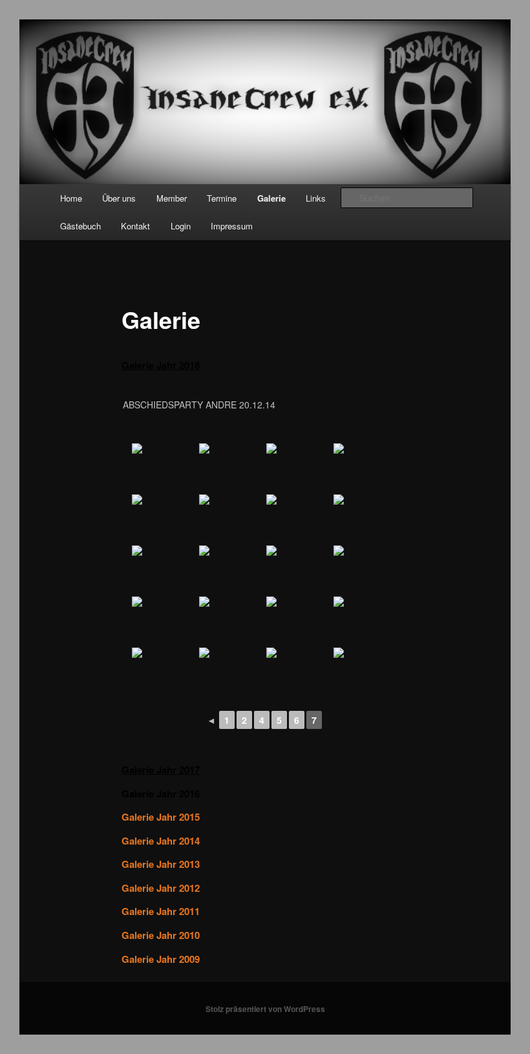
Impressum (232, 226)
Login (181, 226)
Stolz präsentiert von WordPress (265, 1009)
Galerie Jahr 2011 (161, 911)
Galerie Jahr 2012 (161, 888)
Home (71, 198)
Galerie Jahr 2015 (161, 817)
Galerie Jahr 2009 (161, 959)
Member (171, 198)
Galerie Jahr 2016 (161, 793)
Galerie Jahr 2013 (161, 864)
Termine (222, 198)
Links (316, 198)
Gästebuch (80, 226)
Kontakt (135, 226)
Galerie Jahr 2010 (161, 935)
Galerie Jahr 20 (155, 365)
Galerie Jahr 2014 (161, 841)
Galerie (271, 198)
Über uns (119, 198)
